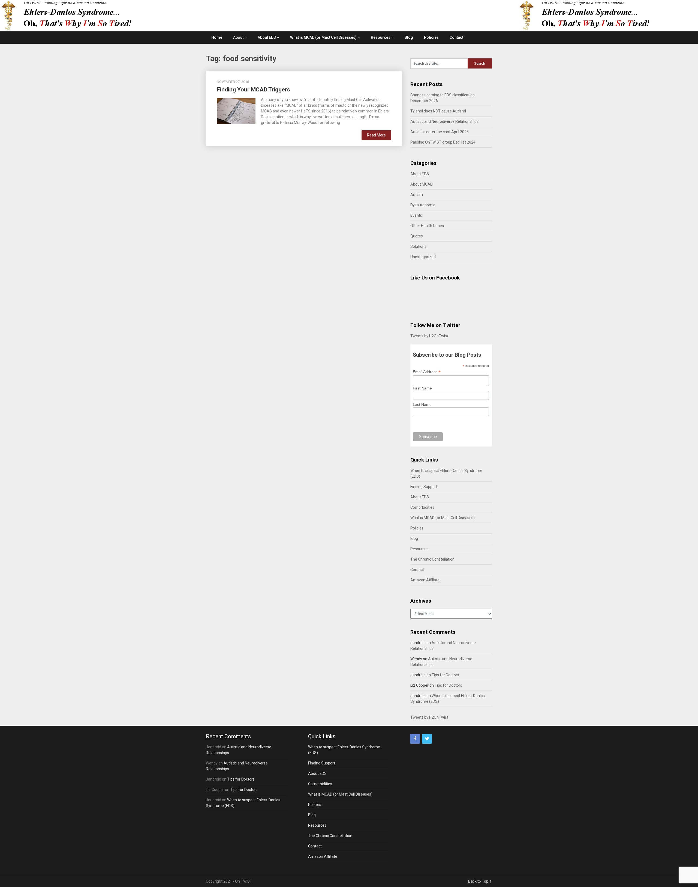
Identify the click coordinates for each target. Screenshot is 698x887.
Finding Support (423, 486)
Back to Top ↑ (480, 881)
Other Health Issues (427, 226)
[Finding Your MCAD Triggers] (236, 110)
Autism (416, 194)
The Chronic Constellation (432, 559)
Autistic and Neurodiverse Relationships (444, 121)
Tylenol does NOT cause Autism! (438, 111)
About (238, 37)
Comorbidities (422, 507)
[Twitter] (427, 739)
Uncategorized (423, 257)
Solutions (418, 246)
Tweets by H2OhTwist (429, 336)
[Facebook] (415, 739)
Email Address (427, 371)
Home (216, 37)
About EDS (267, 37)
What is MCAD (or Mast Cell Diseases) (323, 37)
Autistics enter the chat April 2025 (439, 132)
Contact (456, 37)
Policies (431, 37)
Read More (376, 135)
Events (416, 215)
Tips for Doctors (445, 675)
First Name (422, 388)
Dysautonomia (422, 205)
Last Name (422, 404)
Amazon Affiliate (425, 580)
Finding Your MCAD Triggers (253, 89)
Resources (380, 37)
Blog (409, 37)
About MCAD (421, 184)
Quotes (416, 236)
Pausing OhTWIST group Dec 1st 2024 (443, 142)
